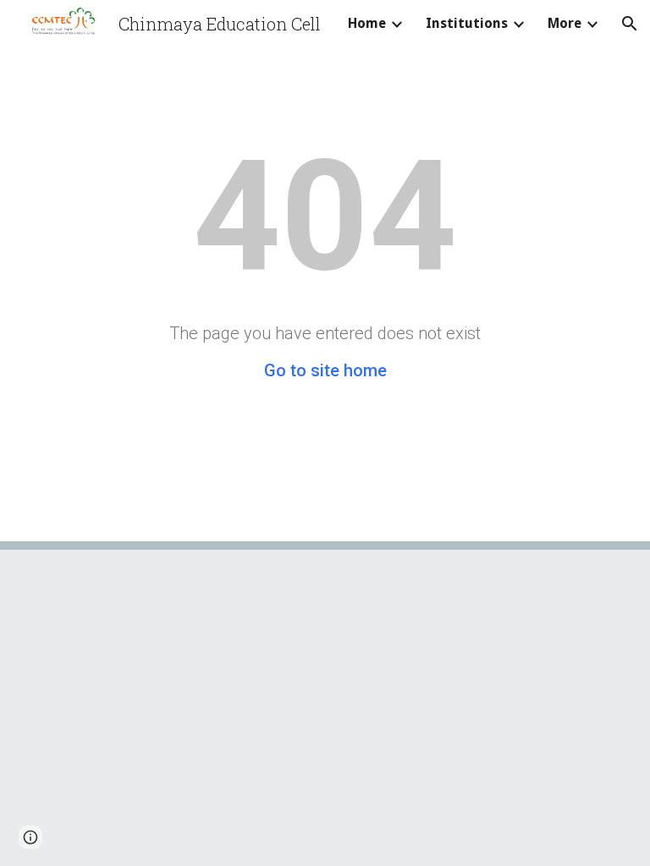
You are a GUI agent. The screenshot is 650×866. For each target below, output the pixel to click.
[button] (629, 23)
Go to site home (325, 370)
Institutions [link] (467, 23)
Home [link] (367, 23)
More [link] (564, 23)
